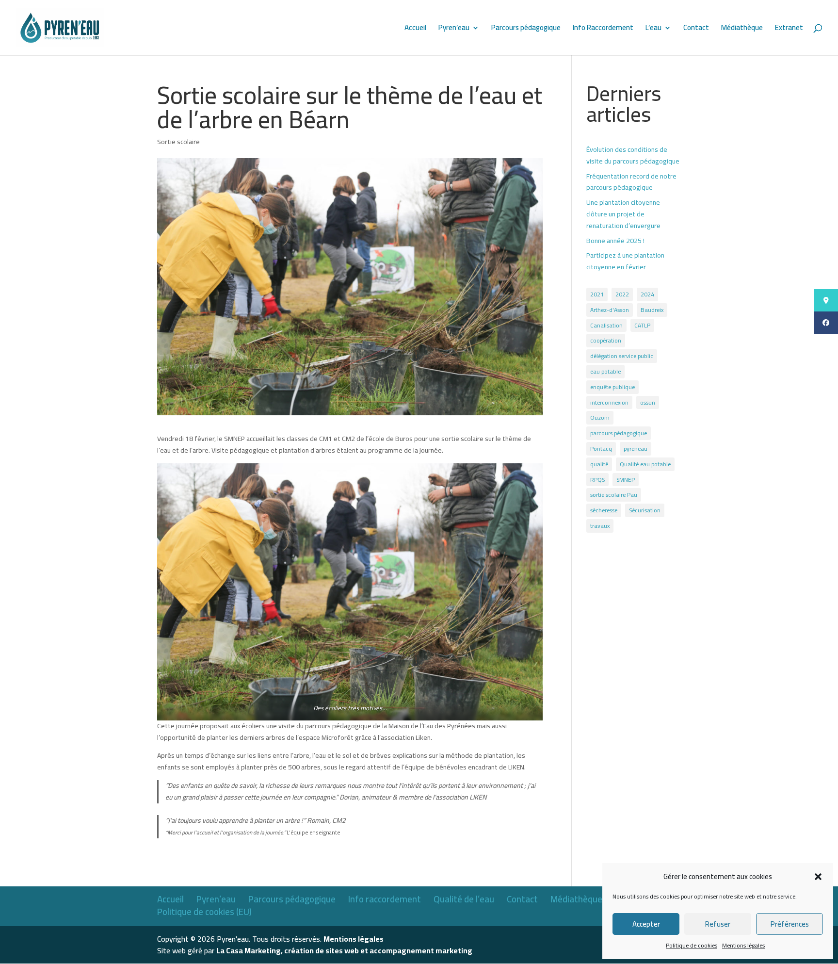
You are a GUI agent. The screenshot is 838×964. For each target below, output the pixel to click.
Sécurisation (645, 510)
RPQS (597, 479)
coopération (605, 340)
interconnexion (609, 402)
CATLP (642, 325)
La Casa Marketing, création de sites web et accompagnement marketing (344, 950)
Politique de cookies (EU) (204, 911)
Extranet (789, 29)
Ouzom (600, 417)
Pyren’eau (453, 29)
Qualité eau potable (645, 464)
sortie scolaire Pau (613, 494)
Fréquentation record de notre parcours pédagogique (631, 182)
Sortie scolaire (178, 141)
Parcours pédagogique (526, 29)
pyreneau (635, 448)
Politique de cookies (691, 945)
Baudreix (652, 309)
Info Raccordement (603, 29)
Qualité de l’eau (464, 899)
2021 (597, 294)
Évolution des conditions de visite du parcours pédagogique (632, 155)
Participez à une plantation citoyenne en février (625, 261)
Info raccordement (384, 899)
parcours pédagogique (618, 433)
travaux (600, 525)
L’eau (653, 29)
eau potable (605, 371)
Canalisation (606, 325)
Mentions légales (743, 945)
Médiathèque (742, 29)
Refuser (717, 924)
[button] (818, 877)
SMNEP (625, 479)
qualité (599, 464)
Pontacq (601, 448)
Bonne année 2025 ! (615, 240)
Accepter (646, 924)
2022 (622, 294)
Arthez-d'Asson (609, 309)
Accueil (415, 29)
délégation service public (621, 355)
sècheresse (603, 510)
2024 (647, 294)
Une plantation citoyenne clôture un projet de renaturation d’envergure (623, 214)
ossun (647, 402)
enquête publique (612, 386)
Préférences (790, 924)
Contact (696, 29)
